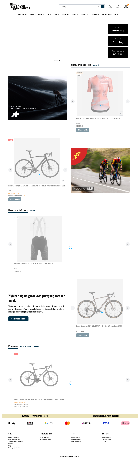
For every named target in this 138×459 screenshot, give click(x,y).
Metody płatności (44, 437)
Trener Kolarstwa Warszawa (15, 442)
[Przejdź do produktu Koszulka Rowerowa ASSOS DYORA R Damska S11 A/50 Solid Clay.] (100, 93)
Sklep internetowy (68, 456)
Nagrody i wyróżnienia (14, 448)
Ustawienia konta (106, 440)
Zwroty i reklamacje (76, 442)
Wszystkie (96, 65)
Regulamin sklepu (75, 437)
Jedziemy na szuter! (18, 318)
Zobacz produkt (83, 130)
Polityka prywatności (76, 440)
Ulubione (104, 442)
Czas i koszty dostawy (45, 440)
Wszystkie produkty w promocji (29, 346)
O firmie (10, 444)
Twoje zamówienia (106, 437)
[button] (102, 6)
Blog (9, 446)
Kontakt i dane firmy (13, 437)
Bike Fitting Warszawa (14, 440)
